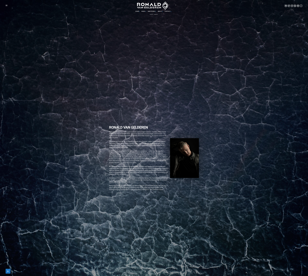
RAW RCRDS (151, 11)
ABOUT (160, 11)
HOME (137, 11)
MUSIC (143, 11)
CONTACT (168, 11)
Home (151, 14)
